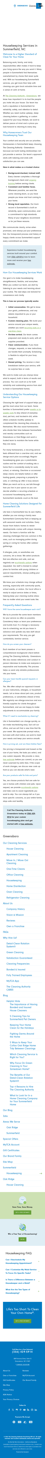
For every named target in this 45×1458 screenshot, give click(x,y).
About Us (6, 1371)
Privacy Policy (8, 1390)
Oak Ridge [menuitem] (12, 1127)
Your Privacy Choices (11, 1399)
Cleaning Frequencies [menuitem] (18, 963)
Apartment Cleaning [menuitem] (17, 854)
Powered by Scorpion (22, 1452)
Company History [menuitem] (15, 909)
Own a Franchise (9, 1375)
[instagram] (32, 1409)
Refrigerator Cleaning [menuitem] (17, 897)
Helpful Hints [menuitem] (13, 1001)
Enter (22, 1239)
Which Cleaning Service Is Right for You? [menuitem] (24, 1056)
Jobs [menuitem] (5, 1116)
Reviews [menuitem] (10, 920)
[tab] (22, 1261)
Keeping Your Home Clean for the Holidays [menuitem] (22, 1026)
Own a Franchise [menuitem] (15, 926)
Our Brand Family (29, 1380)
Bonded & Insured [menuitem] (15, 969)
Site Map (6, 1385)
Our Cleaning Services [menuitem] (15, 843)
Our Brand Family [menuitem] (12, 1156)
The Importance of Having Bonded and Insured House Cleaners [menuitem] (23, 1007)
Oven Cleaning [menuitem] (14, 891)
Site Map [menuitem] (8, 1161)
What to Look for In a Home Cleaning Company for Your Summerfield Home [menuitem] (24, 1100)
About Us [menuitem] (7, 903)
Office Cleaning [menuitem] (14, 874)
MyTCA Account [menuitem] (11, 1144)
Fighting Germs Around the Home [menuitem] (22, 1035)
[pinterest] (20, 1409)
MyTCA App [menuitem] (12, 981)
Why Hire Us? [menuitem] (10, 937)
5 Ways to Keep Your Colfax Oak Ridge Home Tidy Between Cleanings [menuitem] (23, 1045)
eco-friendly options (23, 562)
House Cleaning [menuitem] (15, 848)
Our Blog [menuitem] (7, 1110)
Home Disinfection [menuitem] (16, 886)
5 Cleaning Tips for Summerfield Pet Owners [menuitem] (23, 1018)
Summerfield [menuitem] (13, 1133)
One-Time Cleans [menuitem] (15, 868)
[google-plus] (16, 1409)
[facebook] (9, 1409)
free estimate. (26, 824)
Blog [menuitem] (5, 995)
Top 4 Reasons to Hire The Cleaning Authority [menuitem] (22, 1088)
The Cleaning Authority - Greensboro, (21, 96)
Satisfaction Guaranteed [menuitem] (19, 958)
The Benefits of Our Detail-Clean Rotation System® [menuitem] (21, 1077)
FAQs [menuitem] (5, 932)
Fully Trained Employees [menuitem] (19, 975)
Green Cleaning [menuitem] (15, 952)
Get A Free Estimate (23, 1212)
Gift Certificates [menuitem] (11, 1150)
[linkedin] (35, 1409)
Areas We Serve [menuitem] (11, 1121)
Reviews (25, 1371)
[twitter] (13, 1409)
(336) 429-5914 (17, 257)
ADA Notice (7, 1395)
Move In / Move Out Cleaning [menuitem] (17, 862)
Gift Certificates (9, 1380)
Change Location (23, 1364)
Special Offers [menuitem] (10, 1139)
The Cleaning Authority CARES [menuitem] (18, 988)
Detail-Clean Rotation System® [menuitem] (17, 945)
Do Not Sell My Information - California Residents (22, 1442)
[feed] (28, 1409)
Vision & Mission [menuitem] (15, 914)
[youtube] (24, 1409)
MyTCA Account (28, 1375)
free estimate (8, 759)
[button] (40, 4)
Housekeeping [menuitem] (14, 880)
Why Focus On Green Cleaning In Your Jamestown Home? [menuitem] (21, 1066)
